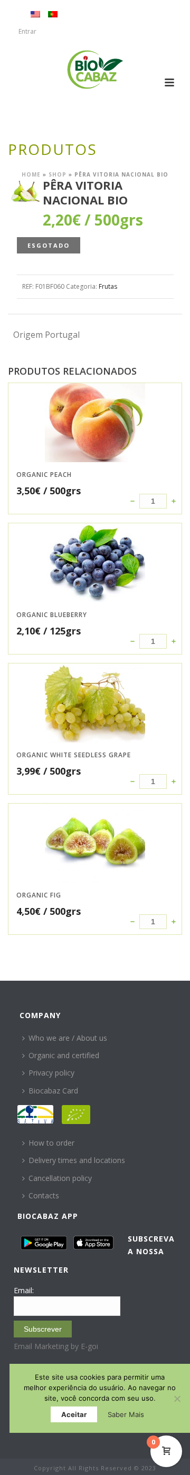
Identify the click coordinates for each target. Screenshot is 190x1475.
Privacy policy (51, 1073)
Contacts (43, 1195)
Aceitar (74, 1414)
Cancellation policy (60, 1178)
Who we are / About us (67, 1038)
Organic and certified (63, 1055)
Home (31, 174)
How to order (51, 1143)
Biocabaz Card (53, 1091)
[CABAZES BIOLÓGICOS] (95, 69)
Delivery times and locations (76, 1160)
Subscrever (43, 1329)
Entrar (27, 31)
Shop (57, 174)
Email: (24, 1290)
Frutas (108, 286)
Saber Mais (126, 1414)
